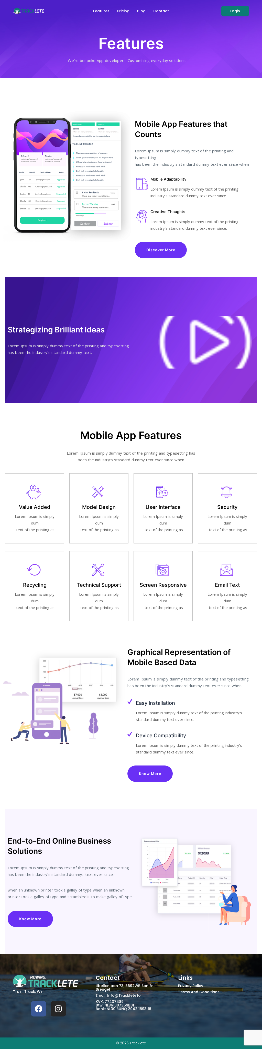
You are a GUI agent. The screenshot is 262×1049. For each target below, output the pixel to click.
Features (101, 11)
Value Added (34, 507)
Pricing (123, 11)
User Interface (163, 507)
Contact (161, 11)
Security (227, 507)
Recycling (35, 585)
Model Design (99, 507)
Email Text (227, 585)
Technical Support (99, 585)
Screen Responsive (163, 585)
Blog (141, 11)
